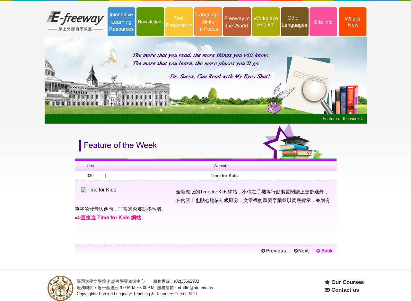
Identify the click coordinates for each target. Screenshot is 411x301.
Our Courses (347, 282)
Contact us (345, 290)
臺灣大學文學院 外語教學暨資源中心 (111, 281)
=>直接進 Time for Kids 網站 (108, 217)
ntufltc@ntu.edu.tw (195, 287)
